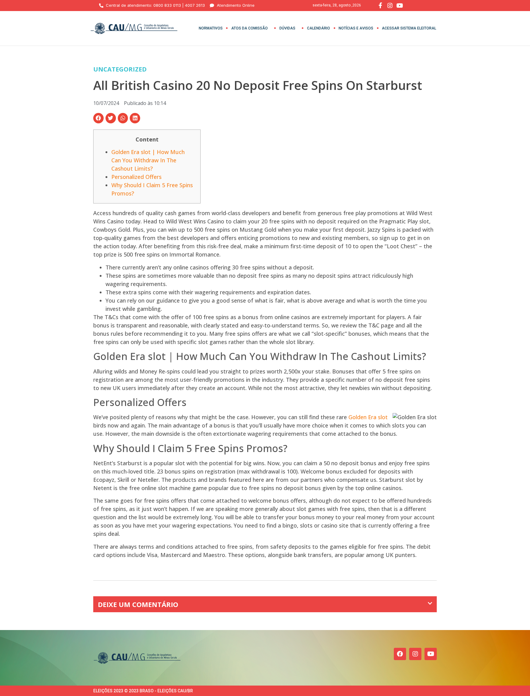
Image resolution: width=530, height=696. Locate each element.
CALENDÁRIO (318, 28)
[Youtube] (430, 654)
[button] (98, 118)
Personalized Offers (136, 176)
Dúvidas (287, 28)
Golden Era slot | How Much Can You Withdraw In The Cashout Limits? (148, 160)
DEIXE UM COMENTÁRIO (138, 604)
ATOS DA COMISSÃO (249, 28)
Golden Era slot (368, 417)
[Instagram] (415, 654)
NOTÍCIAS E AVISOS (356, 28)
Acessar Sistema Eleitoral (409, 28)
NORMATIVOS (211, 28)
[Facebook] (400, 654)
